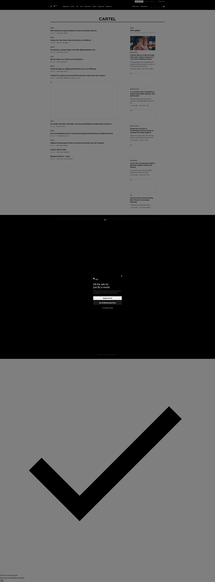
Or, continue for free (107, 308)
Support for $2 (107, 298)
